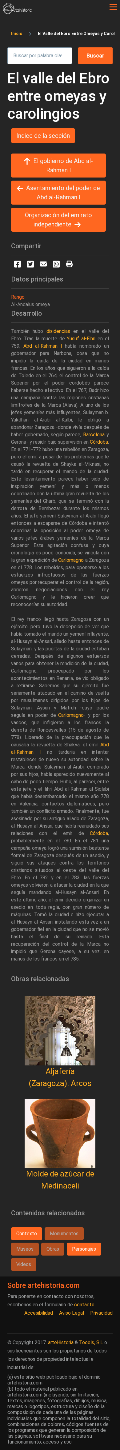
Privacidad (101, 1313)
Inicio (16, 33)
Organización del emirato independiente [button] (58, 219)
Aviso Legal (71, 1313)
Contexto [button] (26, 1233)
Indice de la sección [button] (43, 135)
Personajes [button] (84, 1249)
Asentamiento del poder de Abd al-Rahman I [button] (63, 192)
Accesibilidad (38, 1313)
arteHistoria (61, 1342)
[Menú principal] (113, 7)
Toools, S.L (91, 1342)
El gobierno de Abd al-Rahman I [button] (63, 165)
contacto (84, 1305)
